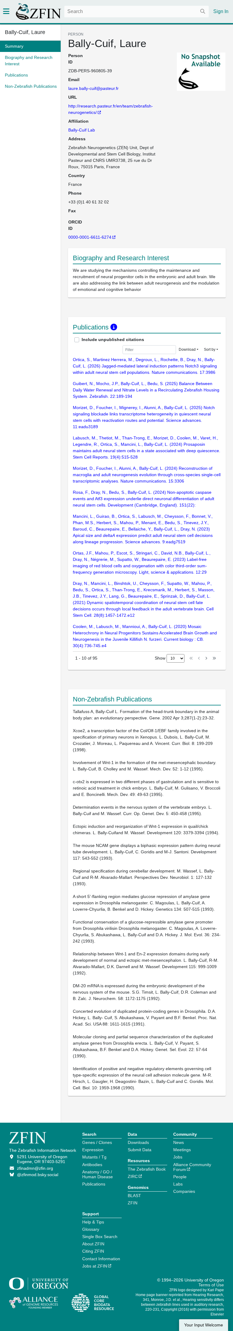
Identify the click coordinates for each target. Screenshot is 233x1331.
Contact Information (101, 1258)
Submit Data (139, 1149)
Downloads (138, 1142)
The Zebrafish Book (147, 1169)
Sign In (220, 11)
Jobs (177, 1157)
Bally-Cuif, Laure (25, 32)
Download (187, 349)
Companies (184, 1191)
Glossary (90, 1229)
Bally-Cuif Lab (81, 130)
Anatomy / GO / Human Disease (97, 1174)
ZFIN (132, 1202)
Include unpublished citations (113, 339)
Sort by (209, 349)
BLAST (134, 1195)
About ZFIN (93, 1243)
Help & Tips (93, 1222)
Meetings (182, 1149)
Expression (92, 1149)
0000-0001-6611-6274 (89, 237)
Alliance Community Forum (192, 1167)
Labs (178, 1184)
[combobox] (136, 11)
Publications (93, 1184)
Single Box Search (99, 1236)
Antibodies (92, 1164)
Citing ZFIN (93, 1251)
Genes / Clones (97, 1142)
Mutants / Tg (94, 1157)
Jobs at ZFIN (94, 1266)
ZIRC (133, 1176)
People (180, 1176)
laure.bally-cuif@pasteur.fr (93, 88)
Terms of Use (211, 1284)
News (178, 1142)
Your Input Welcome (203, 1325)
